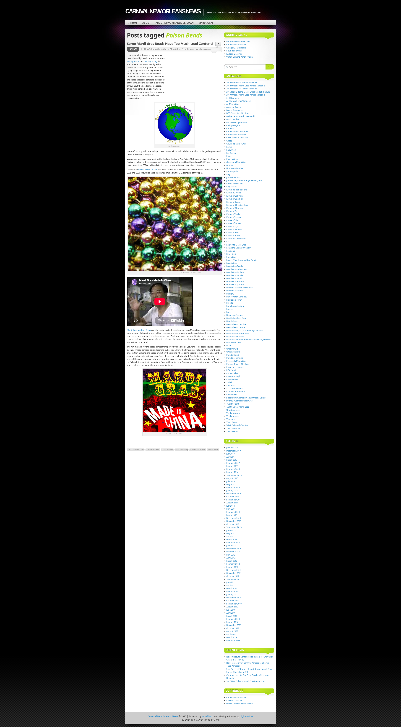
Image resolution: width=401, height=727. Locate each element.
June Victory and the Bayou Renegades (244, 180)
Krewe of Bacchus (234, 198)
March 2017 (231, 459)
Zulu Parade (231, 431)
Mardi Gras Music (234, 278)
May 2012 (230, 554)
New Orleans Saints (235, 336)
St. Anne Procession (235, 391)
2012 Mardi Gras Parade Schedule (241, 82)
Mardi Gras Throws (198, 449)
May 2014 (230, 508)
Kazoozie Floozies (234, 183)
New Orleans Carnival (236, 324)
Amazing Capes (233, 107)
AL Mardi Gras (232, 104)
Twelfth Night (232, 403)
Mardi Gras (206, 22)
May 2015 (230, 484)
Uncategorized (233, 410)
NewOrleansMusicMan (155, 49)
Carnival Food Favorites (237, 131)
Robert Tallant (232, 373)
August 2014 (232, 502)
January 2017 (232, 466)
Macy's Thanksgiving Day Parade (241, 260)
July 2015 (230, 481)
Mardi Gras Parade (235, 281)
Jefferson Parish (233, 177)
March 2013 (231, 539)
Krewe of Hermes (234, 217)
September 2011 (234, 579)
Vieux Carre (231, 422)
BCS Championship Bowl (237, 113)
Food (228, 156)
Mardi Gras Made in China (139, 330)
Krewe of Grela (233, 214)
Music (229, 312)
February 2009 (233, 640)
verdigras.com (134, 61)
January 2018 (232, 447)
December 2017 (233, 450)
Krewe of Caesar (233, 201)
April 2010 (230, 612)
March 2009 (231, 637)
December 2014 (233, 493)
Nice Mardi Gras (233, 342)
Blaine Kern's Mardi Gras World (240, 116)
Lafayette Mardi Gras (236, 244)
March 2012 (231, 560)
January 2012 (232, 567)
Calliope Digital (233, 125)
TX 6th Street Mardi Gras (237, 406)
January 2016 (232, 472)
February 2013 (233, 542)
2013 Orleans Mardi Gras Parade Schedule (245, 85)
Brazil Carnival (232, 119)
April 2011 (230, 585)
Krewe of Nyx (232, 226)
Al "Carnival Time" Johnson (238, 100)
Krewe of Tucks (233, 235)
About (146, 22)
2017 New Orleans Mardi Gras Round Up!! (245, 681)
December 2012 (233, 548)
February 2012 (233, 563)
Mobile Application (235, 306)
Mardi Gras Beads (234, 266)
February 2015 (233, 487)
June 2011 (230, 582)
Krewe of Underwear (235, 238)
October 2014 (232, 496)
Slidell (229, 382)
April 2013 (230, 536)
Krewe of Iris (232, 220)
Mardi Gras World (234, 290)
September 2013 (234, 527)
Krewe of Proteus (234, 229)
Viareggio (230, 419)
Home (133, 22)
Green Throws (167, 449)
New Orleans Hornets (236, 327)
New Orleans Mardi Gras (237, 333)
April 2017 (230, 456)
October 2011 (232, 576)
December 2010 (233, 597)
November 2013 (233, 521)
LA (227, 241)
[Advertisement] (194, 78)
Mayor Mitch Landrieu (236, 296)
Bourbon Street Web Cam (238, 41)
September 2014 (234, 499)
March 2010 (231, 616)
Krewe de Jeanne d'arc (236, 189)
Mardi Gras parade (235, 284)
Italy (228, 174)
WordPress (208, 716)
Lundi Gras (231, 257)
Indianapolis (232, 171)
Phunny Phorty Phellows (237, 364)
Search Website (270, 66)
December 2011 (233, 570)
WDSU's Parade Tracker (237, 425)
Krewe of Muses (233, 223)
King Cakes (231, 186)
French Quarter (233, 159)
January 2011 (232, 594)
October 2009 (232, 628)
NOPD (229, 345)
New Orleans (188, 49)
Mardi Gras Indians (235, 272)
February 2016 (233, 469)
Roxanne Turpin (233, 376)
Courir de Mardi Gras (236, 143)
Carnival (230, 128)
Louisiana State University (238, 247)
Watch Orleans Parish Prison (239, 56)
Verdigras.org (232, 416)
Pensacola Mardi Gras (236, 361)
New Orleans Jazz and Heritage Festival (244, 330)
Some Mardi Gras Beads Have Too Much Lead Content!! (170, 43)
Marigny (230, 293)
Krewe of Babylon (234, 195)
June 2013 (230, 530)
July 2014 (230, 505)
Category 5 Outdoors (236, 47)
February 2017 (233, 463)
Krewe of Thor (232, 232)
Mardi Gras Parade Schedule (239, 287)
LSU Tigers (231, 253)
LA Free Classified (234, 53)
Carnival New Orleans (236, 44)
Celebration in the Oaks (237, 137)
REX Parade (231, 370)
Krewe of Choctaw (234, 208)
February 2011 (233, 591)
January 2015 (232, 490)
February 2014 (233, 512)
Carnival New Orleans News (162, 11)
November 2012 (233, 551)
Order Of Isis (232, 348)
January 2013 (232, 545)
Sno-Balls (230, 385)
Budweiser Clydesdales (236, 122)
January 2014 (232, 514)
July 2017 (230, 453)
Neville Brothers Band (236, 318)
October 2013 (232, 524)
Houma (229, 165)
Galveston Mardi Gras (236, 162)
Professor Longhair (235, 367)
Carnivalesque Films (136, 449)
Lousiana (230, 250)
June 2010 (230, 609)
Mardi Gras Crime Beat (236, 269)
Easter (229, 146)
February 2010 (233, 618)
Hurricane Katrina (234, 168)
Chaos (229, 140)
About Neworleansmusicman (175, 22)
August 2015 (232, 478)
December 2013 (233, 518)
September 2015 (234, 475)
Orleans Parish (233, 351)
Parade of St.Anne (234, 357)
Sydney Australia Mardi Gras (239, 400)
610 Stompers (232, 97)
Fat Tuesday (231, 153)
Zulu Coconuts (233, 428)
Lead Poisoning (181, 449)
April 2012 (230, 557)
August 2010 (232, 606)
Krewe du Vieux (233, 192)
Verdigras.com (203, 49)
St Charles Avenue (234, 388)
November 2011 (233, 573)
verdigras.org (151, 61)
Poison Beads (213, 449)
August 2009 (232, 631)
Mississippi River (234, 299)
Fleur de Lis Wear (234, 50)
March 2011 (231, 588)
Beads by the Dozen (147, 169)
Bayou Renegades (234, 110)
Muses (229, 308)
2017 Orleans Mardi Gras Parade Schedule (245, 94)
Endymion (231, 149)
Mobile (229, 302)
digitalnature (246, 716)
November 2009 (233, 625)
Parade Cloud (232, 354)
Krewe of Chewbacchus (237, 204)
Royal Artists (232, 379)
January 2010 (232, 622)
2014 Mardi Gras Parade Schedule (241, 88)
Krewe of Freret (233, 211)
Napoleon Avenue (234, 315)
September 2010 (234, 603)
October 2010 (232, 600)
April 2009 (230, 634)
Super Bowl (231, 394)
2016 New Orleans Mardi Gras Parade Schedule (248, 91)
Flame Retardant (152, 449)
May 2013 (230, 533)
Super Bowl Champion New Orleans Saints (246, 397)
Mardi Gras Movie (234, 275)
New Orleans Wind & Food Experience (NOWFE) (248, 339)
